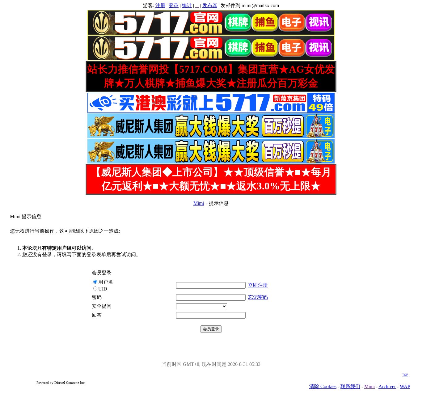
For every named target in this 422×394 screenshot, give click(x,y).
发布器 (209, 5)
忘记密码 (258, 297)
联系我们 (350, 386)
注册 (160, 5)
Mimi (198, 203)
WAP (405, 386)
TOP (405, 374)
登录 (174, 5)
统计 (187, 5)
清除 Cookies (322, 386)
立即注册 (258, 285)
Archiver (387, 386)
